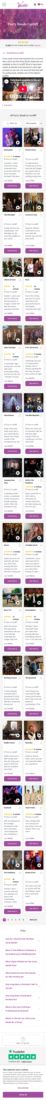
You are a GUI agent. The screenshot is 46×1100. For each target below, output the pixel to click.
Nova (27, 280)
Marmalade (8, 150)
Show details (23, 1088)
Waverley (28, 743)
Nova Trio (7, 610)
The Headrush (30, 678)
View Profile (12, 186)
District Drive (30, 150)
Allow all (23, 1095)
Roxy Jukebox (30, 610)
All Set (6, 545)
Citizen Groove (10, 280)
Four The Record (31, 348)
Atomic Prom (30, 873)
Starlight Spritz (31, 545)
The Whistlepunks (32, 415)
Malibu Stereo (9, 743)
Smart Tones (30, 808)
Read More (8, 105)
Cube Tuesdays (10, 348)
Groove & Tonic (31, 215)
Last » (35, 920)
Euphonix (7, 808)
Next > (31, 920)
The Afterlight (9, 215)
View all (37, 45)
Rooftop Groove (10, 678)
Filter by (13, 123)
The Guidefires (9, 873)
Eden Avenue (9, 415)
